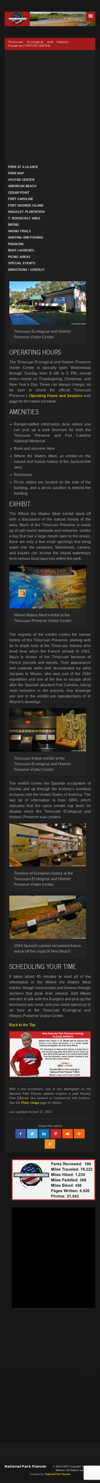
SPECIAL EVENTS (21, 263)
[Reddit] (67, 1133)
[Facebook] (20, 1133)
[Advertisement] (50, 107)
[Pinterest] (55, 1133)
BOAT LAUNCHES (21, 250)
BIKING (13, 224)
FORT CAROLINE (20, 199)
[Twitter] (32, 1133)
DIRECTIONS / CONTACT (26, 270)
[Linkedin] (44, 1133)
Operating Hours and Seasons (55, 396)
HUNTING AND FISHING (25, 237)
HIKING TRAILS (19, 231)
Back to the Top (22, 1025)
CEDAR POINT (18, 192)
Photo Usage (30, 1102)
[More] (50, 1144)
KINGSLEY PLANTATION (26, 212)
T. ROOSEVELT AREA (24, 218)
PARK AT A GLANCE (23, 167)
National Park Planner (26, 1466)
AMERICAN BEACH (22, 186)
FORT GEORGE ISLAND (25, 205)
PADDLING (16, 244)
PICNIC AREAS (19, 257)
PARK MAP (16, 173)
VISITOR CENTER (21, 180)
